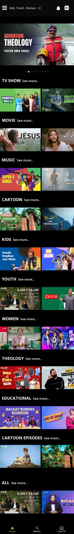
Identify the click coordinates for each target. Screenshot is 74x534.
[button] (26, 71)
